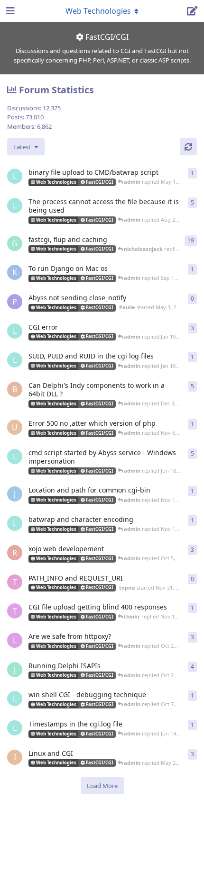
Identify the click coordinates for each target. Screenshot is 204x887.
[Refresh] (188, 146)
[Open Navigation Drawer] (9, 11)
